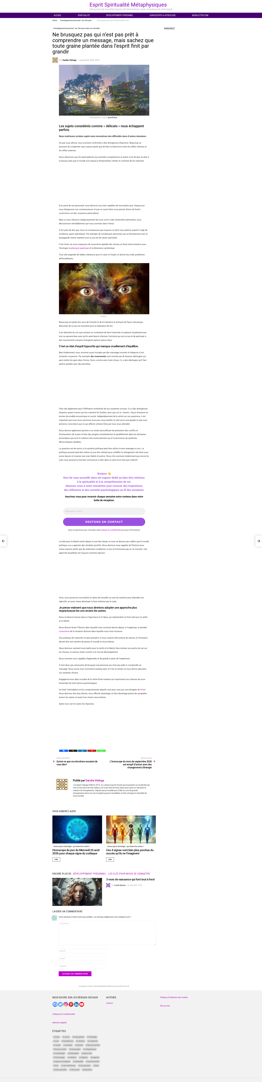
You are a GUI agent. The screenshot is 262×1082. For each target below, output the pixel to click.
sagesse (95, 1057)
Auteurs (109, 1003)
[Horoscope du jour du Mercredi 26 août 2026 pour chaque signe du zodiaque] (77, 829)
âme (97, 1066)
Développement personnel (119, 15)
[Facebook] (63, 751)
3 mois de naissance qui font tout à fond (130, 879)
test (56, 1066)
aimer (57, 1037)
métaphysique (90, 1049)
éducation (88, 1070)
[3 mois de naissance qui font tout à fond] (77, 892)
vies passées (85, 1066)
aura (57, 1041)
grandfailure (112, 117)
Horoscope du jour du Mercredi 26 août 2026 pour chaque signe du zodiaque (76, 851)
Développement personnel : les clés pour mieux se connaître (111, 873)
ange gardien (79, 1037)
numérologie (60, 1053)
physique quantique (79, 248)
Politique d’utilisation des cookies (174, 997)
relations (72, 1057)
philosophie (74, 1053)
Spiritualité (84, 15)
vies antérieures (69, 1066)
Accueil (57, 15)
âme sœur (75, 1070)
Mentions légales (59, 1022)
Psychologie (60, 1057)
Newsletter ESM (200, 15)
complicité (93, 1041)
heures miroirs (60, 1049)
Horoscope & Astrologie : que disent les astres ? (71, 846)
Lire (56, 859)
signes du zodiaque (62, 1061)
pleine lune (87, 1053)
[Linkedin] (82, 751)
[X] (73, 751)
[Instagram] (65, 1004)
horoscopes (75, 1049)
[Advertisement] (104, 184)
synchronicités (93, 1061)
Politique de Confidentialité (63, 1014)
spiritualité (79, 1061)
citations (81, 1041)
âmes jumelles (60, 1070)
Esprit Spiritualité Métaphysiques (128, 5)
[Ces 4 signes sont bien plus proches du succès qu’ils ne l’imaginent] (131, 829)
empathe (68, 1045)
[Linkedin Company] (76, 1004)
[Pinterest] (91, 751)
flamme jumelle (93, 1045)
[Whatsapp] (101, 751)
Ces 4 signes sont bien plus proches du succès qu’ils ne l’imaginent (130, 851)
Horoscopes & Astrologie (163, 15)
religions (84, 1057)
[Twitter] (60, 1004)
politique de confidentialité (111, 530)
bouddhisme (68, 1041)
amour (66, 1037)
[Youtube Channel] (81, 1004)
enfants (80, 1045)
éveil (143, 689)
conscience (64, 631)
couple (57, 1045)
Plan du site (165, 1006)
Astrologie (93, 1037)
